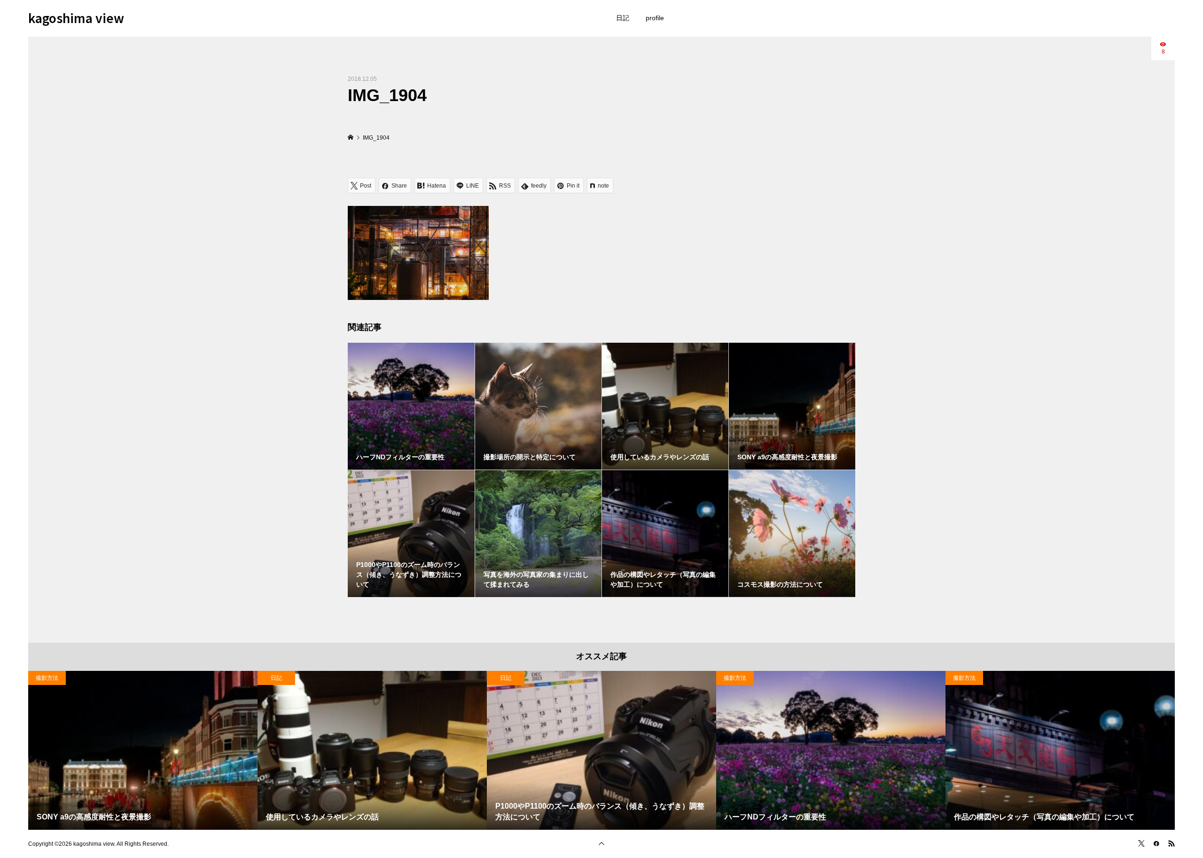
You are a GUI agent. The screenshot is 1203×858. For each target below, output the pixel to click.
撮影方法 (47, 678)
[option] (143, 750)
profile (655, 18)
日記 (622, 18)
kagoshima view (76, 17)
